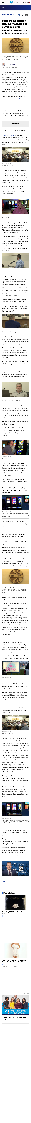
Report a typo (6, 881)
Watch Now (26, 2)
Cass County (8, 15)
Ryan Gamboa (12, 64)
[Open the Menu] (2, 2)
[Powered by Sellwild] (26, 993)
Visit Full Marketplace (23, 893)
